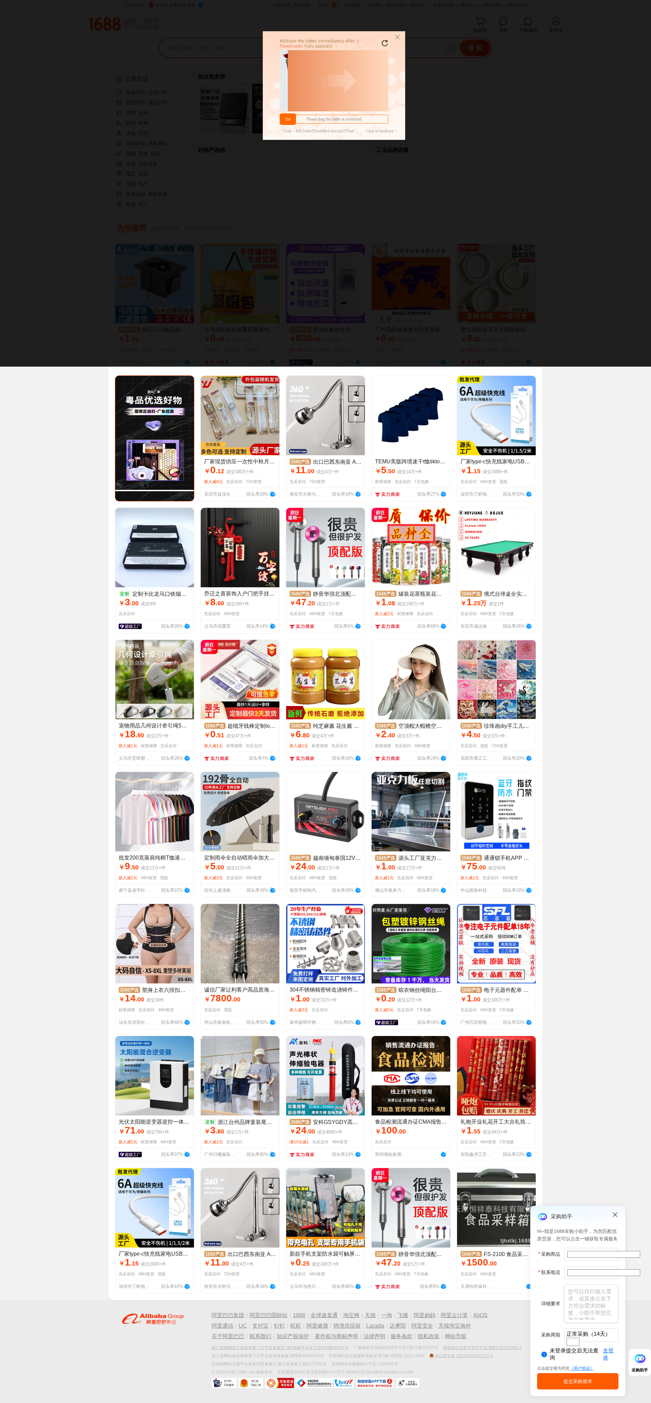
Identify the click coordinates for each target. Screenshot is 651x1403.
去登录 (608, 1354)
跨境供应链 (347, 1326)
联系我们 (260, 1336)
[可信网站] (279, 1383)
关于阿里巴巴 (228, 1336)
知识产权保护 (293, 1336)
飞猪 (402, 1315)
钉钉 (279, 1326)
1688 (299, 1315)
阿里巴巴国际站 (269, 1315)
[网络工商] (250, 1383)
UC (243, 1326)
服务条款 (401, 1336)
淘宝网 (351, 1315)
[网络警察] (224, 1383)
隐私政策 (428, 1336)
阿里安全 (422, 1326)
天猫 (370, 1315)
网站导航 (456, 1336)
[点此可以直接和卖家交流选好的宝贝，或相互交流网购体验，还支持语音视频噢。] (272, 493)
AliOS (480, 1315)
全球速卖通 (324, 1315)
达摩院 (398, 1326)
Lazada (375, 1326)
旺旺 (295, 1326)
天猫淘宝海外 (454, 1326)
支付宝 (260, 1326)
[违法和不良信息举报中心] (325, 1383)
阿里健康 (317, 1326)
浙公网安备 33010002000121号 (464, 1355)
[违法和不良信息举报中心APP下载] (375, 1383)
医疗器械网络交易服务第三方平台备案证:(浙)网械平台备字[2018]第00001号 (280, 1347)
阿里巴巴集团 (228, 1315)
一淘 (386, 1315)
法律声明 (374, 1336)
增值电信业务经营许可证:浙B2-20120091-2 (482, 1347)
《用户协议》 (582, 1368)
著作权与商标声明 (336, 1336)
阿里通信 (222, 1326)
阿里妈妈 (424, 1315)
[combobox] (573, 1342)
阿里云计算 (454, 1315)
